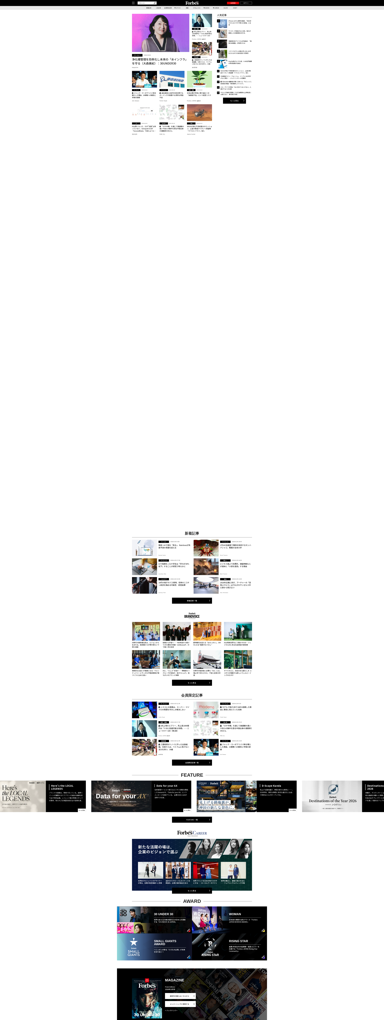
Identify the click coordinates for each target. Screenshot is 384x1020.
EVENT (235, 8)
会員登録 (233, 3)
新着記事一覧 (192, 600)
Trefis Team (163, 101)
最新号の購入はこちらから (179, 996)
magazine (135, 67)
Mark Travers (223, 573)
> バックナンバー (171, 1010)
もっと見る (234, 100)
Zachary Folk (162, 592)
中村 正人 (162, 134)
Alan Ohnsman (224, 592)
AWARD (207, 8)
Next (244, 796)
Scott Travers (224, 555)
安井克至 (134, 134)
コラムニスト (197, 8)
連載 (187, 8)
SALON (226, 8)
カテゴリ (178, 8)
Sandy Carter (162, 555)
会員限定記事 (168, 8)
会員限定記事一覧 (192, 762)
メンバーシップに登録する (179, 1004)
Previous (139, 796)
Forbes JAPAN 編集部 (199, 39)
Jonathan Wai (162, 573)
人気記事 (158, 8)
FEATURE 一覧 (192, 819)
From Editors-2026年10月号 (170, 988)
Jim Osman (135, 101)
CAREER (216, 8)
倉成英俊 (194, 67)
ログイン (246, 3)
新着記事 (148, 8)
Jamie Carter (191, 134)
